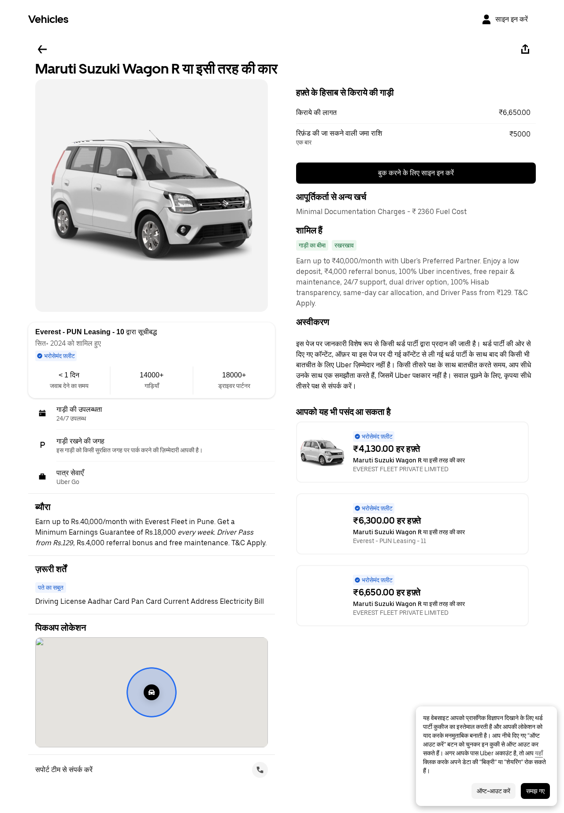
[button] (416, 112)
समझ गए (535, 791)
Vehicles (48, 19)
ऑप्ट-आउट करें (493, 791)
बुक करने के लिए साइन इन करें (416, 173)
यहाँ (539, 753)
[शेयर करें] (525, 49)
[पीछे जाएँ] (42, 49)
